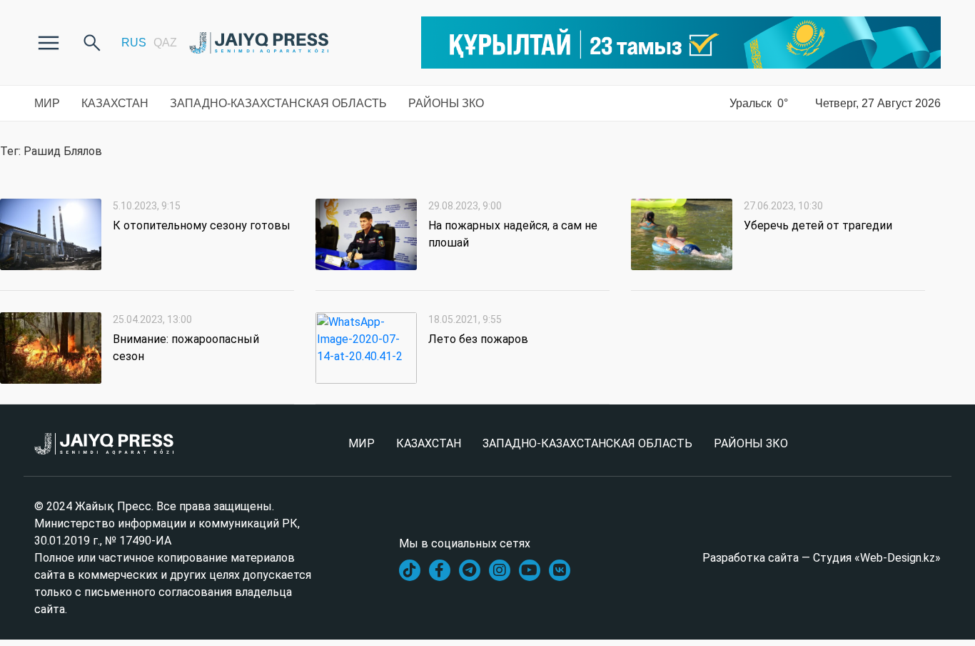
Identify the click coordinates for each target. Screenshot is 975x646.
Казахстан (114, 103)
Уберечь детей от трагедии (818, 225)
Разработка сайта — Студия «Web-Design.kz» (821, 558)
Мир (47, 103)
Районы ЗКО (446, 103)
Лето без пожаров (478, 339)
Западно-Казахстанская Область (278, 103)
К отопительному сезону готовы (202, 225)
